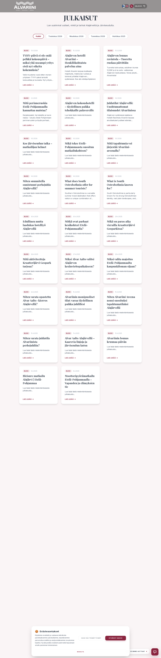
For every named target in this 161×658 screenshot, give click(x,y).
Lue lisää (27, 85)
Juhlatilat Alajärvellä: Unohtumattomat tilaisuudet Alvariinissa (121, 106)
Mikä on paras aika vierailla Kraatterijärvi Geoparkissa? (121, 225)
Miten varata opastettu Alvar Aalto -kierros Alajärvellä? (37, 300)
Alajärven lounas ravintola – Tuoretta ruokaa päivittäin (119, 59)
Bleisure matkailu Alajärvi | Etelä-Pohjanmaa (34, 379)
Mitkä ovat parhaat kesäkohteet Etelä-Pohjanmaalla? (76, 225)
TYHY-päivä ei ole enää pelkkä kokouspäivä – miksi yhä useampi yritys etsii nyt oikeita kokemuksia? (38, 63)
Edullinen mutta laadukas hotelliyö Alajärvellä (34, 225)
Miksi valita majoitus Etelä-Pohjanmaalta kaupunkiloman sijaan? (121, 262)
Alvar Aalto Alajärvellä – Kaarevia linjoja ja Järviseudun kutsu (80, 341)
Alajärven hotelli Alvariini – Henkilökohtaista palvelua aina (75, 61)
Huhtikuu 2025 (118, 36)
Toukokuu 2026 (55, 36)
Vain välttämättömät (91, 638)
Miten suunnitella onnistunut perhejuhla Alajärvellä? (37, 184)
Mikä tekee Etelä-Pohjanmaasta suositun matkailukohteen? (79, 147)
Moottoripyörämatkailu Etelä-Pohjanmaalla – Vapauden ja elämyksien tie (80, 381)
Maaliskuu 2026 (76, 36)
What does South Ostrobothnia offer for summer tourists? (78, 184)
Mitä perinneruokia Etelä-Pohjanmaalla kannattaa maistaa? (35, 106)
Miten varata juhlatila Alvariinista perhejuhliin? (36, 341)
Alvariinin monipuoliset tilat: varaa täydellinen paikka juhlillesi (80, 300)
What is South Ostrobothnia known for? (120, 184)
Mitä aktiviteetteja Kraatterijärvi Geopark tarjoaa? (37, 262)
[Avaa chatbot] (154, 651)
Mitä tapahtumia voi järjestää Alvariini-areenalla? (119, 147)
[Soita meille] (131, 6)
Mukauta (80, 651)
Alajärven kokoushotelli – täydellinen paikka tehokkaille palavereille (79, 106)
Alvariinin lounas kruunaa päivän (117, 339)
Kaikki (38, 36)
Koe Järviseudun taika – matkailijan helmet (37, 145)
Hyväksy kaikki (115, 638)
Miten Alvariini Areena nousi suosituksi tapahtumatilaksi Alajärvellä (121, 302)
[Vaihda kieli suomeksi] (123, 6)
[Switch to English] (127, 6)
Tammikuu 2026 (98, 36)
